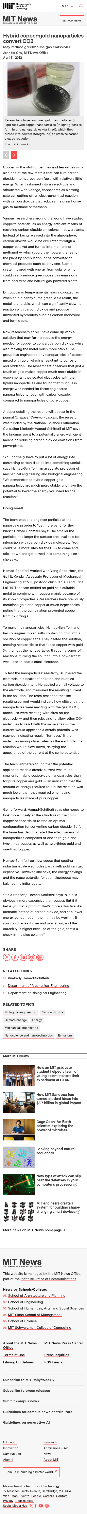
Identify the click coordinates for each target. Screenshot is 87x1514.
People (36, 1496)
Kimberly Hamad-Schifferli (28, 978)
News (47, 1454)
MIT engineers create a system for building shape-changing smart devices (58, 1207)
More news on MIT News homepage (32, 1230)
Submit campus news (21, 1401)
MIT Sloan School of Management (35, 1315)
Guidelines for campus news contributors (37, 1412)
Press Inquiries (56, 1355)
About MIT (51, 1460)
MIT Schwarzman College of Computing (39, 1328)
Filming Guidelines (18, 1362)
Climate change (16, 1020)
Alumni (8, 1460)
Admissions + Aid (56, 1448)
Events (24, 1496)
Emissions (65, 1035)
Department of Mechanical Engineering (38, 986)
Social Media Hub (15, 1506)
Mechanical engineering (21, 1028)
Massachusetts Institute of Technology (31, 1486)
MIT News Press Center (63, 1343)
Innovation (10, 1448)
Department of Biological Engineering (37, 993)
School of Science (22, 1321)
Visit (6, 1496)
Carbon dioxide (52, 1012)
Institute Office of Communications (48, 1279)
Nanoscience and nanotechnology (29, 1035)
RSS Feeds (53, 1362)
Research (50, 1442)
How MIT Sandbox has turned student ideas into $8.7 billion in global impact (58, 1098)
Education (10, 1442)
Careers (48, 1496)
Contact (62, 1496)
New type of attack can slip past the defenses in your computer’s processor (58, 1180)
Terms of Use (14, 1355)
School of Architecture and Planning (36, 1295)
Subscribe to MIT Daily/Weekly (28, 1380)
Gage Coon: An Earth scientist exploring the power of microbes (54, 1126)
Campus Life (12, 1454)
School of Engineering (25, 1302)
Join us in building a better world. (29, 1472)
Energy (37, 1020)
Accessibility (24, 1501)
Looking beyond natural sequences (55, 1151)
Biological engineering (20, 1012)
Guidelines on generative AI (26, 1422)
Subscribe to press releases (26, 1391)
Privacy (8, 1501)
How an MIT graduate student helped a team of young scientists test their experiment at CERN (57, 1073)
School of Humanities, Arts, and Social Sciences (46, 1308)
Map (15, 1496)
